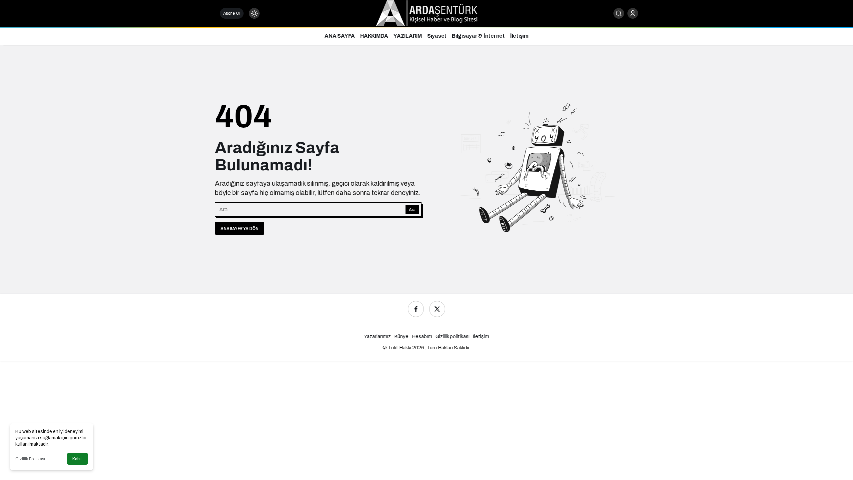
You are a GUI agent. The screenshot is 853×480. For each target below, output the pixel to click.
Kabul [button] (77, 459)
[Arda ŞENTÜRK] (426, 13)
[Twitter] (437, 309)
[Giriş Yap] (632, 13)
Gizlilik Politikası (30, 459)
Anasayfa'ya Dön (240, 228)
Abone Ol (231, 13)
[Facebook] (416, 309)
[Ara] (618, 13)
